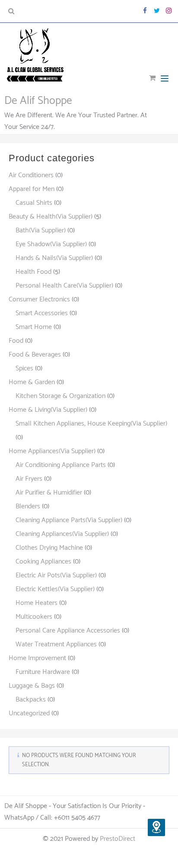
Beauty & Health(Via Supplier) (50, 216)
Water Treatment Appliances (56, 644)
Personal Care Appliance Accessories (68, 630)
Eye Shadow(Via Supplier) (51, 244)
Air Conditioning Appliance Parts (61, 465)
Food (16, 341)
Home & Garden (32, 382)
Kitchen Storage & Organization (60, 396)
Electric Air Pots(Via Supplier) (56, 575)
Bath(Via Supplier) (41, 230)
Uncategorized (29, 713)
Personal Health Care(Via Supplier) (64, 285)
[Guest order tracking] (156, 827)
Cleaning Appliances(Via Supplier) (62, 534)
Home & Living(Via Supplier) (48, 410)
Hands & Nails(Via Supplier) (54, 258)
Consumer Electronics (39, 299)
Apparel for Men (31, 189)
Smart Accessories (42, 313)
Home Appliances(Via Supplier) (52, 451)
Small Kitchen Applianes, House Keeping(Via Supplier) (91, 423)
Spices (24, 368)
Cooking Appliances (43, 561)
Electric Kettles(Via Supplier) (55, 589)
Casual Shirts (34, 203)
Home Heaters (36, 603)
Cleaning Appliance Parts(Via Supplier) (69, 520)
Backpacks (31, 699)
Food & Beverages (35, 354)
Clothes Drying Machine (49, 548)
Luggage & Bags (32, 686)
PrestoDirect (117, 839)
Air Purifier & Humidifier (49, 492)
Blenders (28, 506)
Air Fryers (29, 479)
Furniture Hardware (43, 672)
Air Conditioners (31, 175)
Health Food (33, 272)
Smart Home (34, 327)
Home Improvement (37, 658)
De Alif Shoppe (38, 101)
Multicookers (34, 617)
